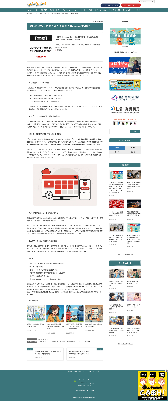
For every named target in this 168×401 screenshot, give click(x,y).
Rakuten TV (54, 341)
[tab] (117, 147)
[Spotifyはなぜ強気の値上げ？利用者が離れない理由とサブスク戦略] (55, 322)
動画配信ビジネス (71, 341)
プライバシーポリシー (95, 372)
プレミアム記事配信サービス (131, 5)
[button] (123, 46)
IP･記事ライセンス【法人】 (110, 5)
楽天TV (59, 50)
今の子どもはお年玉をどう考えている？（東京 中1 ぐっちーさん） (133, 330)
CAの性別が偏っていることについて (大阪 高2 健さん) (116, 306)
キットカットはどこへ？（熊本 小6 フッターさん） (116, 283)
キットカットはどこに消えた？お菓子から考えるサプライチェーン (116, 214)
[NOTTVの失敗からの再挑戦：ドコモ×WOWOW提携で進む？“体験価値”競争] (75, 322)
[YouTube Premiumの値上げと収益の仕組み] (94, 322)
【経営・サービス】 (43, 341)
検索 (135, 131)
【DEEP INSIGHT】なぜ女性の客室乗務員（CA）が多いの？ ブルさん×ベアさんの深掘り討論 (133, 239)
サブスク (62, 341)
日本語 (143, 1)
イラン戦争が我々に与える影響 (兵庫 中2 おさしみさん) (116, 330)
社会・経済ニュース (43, 339)
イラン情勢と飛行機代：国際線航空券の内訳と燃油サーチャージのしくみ (133, 214)
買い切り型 (87, 341)
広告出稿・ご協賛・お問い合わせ (76, 372)
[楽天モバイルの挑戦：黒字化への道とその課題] (36, 322)
